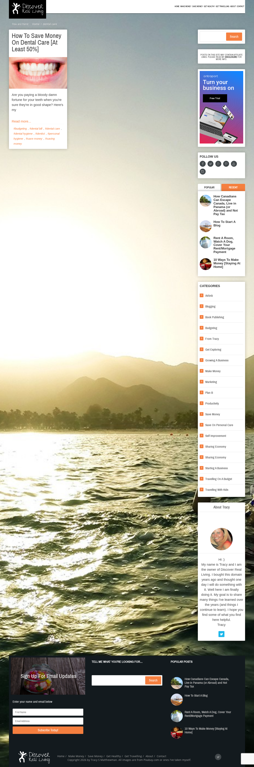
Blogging (210, 306)
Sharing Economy (215, 446)
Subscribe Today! (48, 730)
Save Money (197, 6)
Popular (209, 187)
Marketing (211, 382)
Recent (233, 187)
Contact (240, 6)
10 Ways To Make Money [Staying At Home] (226, 263)
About (233, 6)
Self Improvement (215, 436)
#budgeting (20, 128)
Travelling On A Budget (218, 479)
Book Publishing (214, 317)
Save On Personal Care (219, 425)
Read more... (21, 121)
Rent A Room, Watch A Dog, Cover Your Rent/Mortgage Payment (224, 245)
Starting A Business (216, 468)
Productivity (212, 403)
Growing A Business (217, 360)
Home (177, 6)
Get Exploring (213, 349)
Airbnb (209, 295)
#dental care (52, 128)
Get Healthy (209, 6)
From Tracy (212, 339)
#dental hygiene (23, 133)
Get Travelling (222, 6)
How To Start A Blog (224, 223)
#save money (34, 138)
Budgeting (211, 328)
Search (234, 36)
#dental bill (36, 128)
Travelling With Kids (216, 490)
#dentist (40, 133)
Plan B (209, 392)
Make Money (185, 6)
